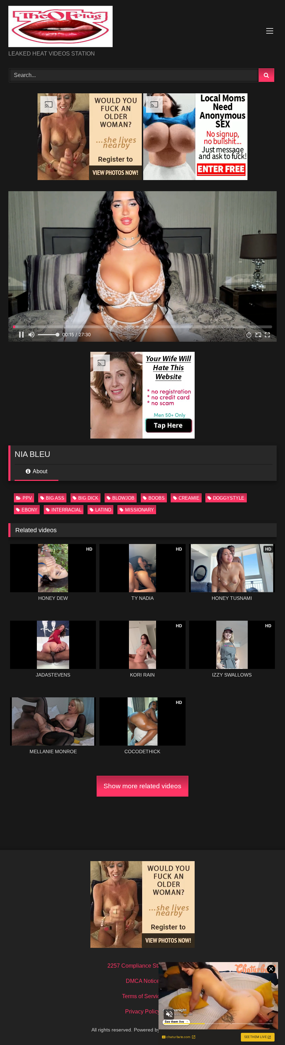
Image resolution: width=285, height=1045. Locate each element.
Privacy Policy (142, 1011)
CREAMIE (189, 498)
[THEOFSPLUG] (142, 28)
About (39, 471)
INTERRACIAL (66, 509)
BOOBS (156, 498)
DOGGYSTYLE (228, 498)
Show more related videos (142, 786)
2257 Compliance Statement (142, 966)
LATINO (103, 509)
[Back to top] (263, 1024)
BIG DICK (88, 498)
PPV (27, 498)
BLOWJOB (123, 498)
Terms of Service (142, 996)
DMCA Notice (143, 981)
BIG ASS (55, 498)
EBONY (30, 509)
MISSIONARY (139, 509)
